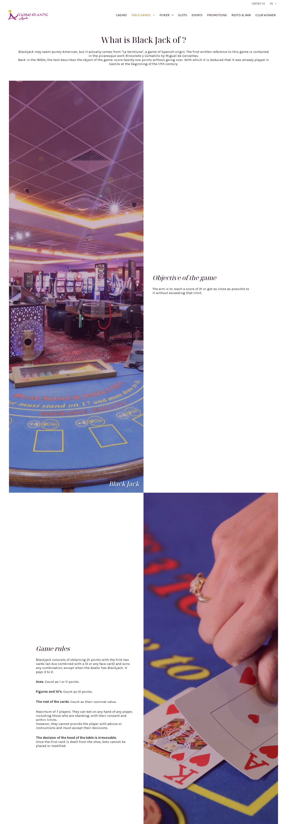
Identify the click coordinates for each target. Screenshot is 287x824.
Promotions (217, 15)
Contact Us (258, 3)
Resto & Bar (241, 15)
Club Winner (265, 15)
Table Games (141, 15)
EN (271, 3)
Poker (164, 15)
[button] (275, 3)
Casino (121, 15)
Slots (182, 15)
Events (196, 15)
